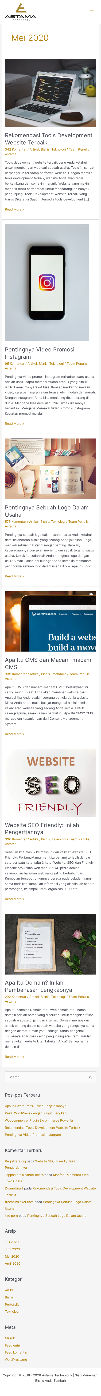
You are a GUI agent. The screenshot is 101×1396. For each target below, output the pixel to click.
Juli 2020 (12, 1242)
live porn (11, 1215)
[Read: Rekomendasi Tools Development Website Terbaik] (50, 93)
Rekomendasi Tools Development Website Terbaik (42, 1127)
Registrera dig (15, 1161)
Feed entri (12, 1345)
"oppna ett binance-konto (24, 1175)
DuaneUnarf (14, 1188)
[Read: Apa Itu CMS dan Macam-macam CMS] (50, 621)
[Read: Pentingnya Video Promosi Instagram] (47, 282)
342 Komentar (16, 149)
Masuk (10, 1338)
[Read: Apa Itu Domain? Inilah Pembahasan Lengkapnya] (50, 944)
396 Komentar (16, 839)
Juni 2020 (12, 1249)
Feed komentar (16, 1352)
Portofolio (59, 674)
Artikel (34, 149)
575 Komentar (15, 521)
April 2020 (12, 1263)
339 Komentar (16, 674)
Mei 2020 (12, 1256)
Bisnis (45, 149)
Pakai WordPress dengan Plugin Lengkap (35, 1113)
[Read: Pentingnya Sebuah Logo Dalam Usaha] (50, 468)
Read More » (14, 209)
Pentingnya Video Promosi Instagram (33, 1134)
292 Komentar (15, 997)
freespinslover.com (19, 1202)
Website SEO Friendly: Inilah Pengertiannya (42, 829)
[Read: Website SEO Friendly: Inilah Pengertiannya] (50, 782)
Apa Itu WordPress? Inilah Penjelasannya (35, 1106)
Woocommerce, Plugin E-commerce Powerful (39, 1120)
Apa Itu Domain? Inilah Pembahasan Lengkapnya (38, 986)
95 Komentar (14, 363)
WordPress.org (16, 1359)
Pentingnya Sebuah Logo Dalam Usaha (56, 1215)
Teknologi (58, 149)
